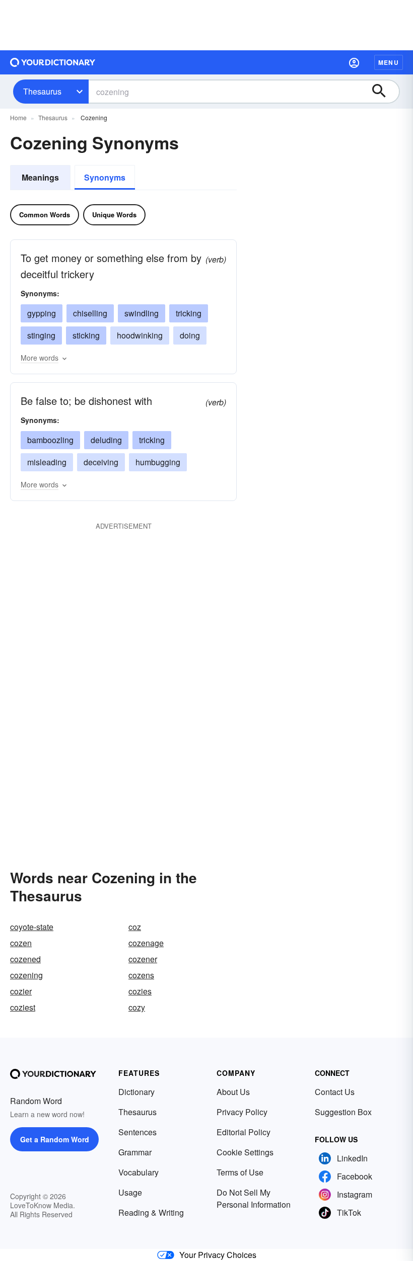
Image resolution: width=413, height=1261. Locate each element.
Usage (130, 1192)
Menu (388, 62)
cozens (141, 975)
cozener (142, 959)
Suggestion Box (343, 1112)
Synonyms (104, 177)
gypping (41, 313)
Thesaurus (42, 91)
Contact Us (335, 1092)
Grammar (135, 1152)
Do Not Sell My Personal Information (254, 1198)
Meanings (40, 177)
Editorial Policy (243, 1132)
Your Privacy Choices (217, 1254)
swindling (141, 313)
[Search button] (384, 91)
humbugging (157, 462)
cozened (25, 959)
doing (190, 335)
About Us (233, 1092)
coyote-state (31, 927)
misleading (46, 462)
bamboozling (50, 440)
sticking (86, 335)
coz (134, 927)
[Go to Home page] (53, 62)
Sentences (137, 1132)
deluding (106, 440)
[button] (354, 62)
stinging (41, 335)
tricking (188, 313)
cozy (136, 1007)
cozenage (146, 943)
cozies (140, 991)
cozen (21, 943)
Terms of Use (240, 1172)
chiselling (90, 313)
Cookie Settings (245, 1152)
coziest (22, 1007)
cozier (21, 991)
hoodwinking (140, 335)
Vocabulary (138, 1172)
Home (18, 117)
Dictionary (136, 1092)
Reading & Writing (151, 1212)
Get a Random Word (54, 1139)
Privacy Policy (242, 1112)
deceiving (101, 462)
